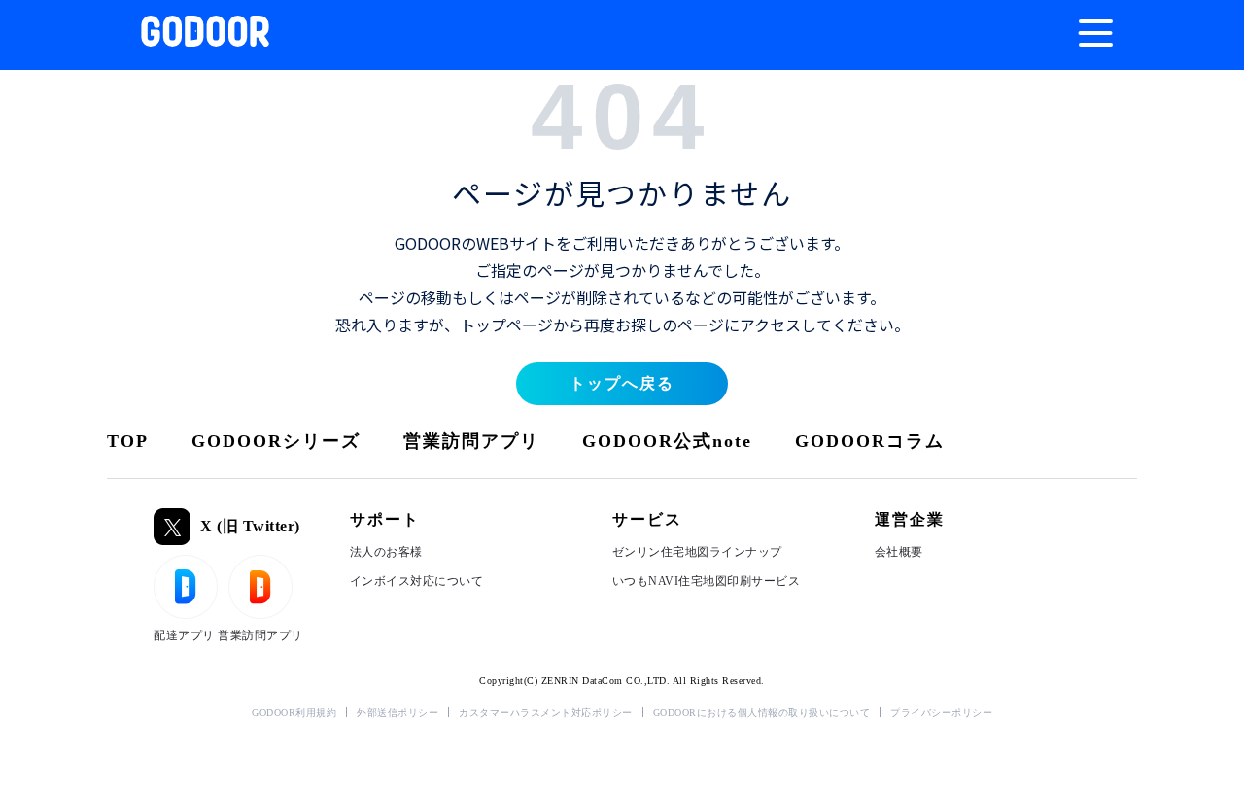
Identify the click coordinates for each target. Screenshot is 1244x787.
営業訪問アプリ (471, 441)
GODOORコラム (870, 441)
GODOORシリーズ (276, 441)
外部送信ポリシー (397, 712)
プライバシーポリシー (941, 712)
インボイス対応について (417, 581)
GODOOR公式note (667, 441)
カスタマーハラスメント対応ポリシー (546, 712)
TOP (128, 441)
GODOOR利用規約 (294, 712)
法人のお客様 (386, 552)
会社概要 (899, 552)
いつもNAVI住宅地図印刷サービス (706, 581)
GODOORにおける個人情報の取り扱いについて (762, 712)
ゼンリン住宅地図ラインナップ (697, 552)
